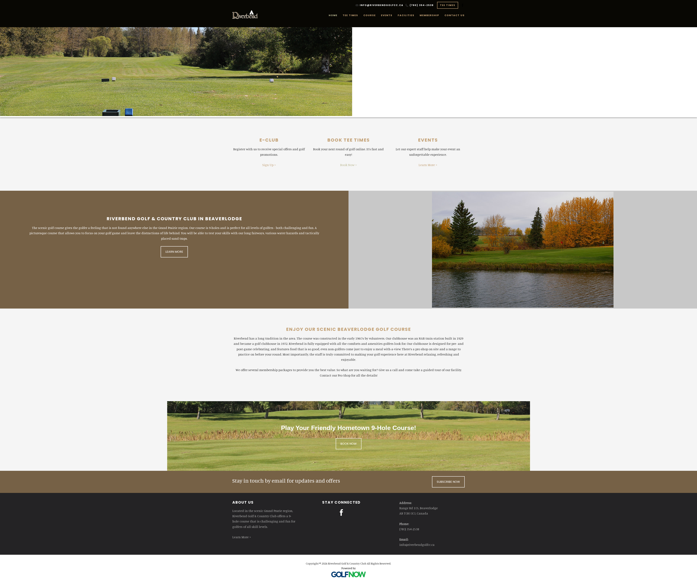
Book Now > (348, 165)
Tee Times (447, 5)
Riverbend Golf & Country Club (245, 14)
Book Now (348, 443)
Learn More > (428, 165)
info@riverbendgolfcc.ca (381, 5)
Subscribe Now (448, 482)
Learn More (174, 252)
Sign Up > (269, 165)
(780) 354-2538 (422, 5)
